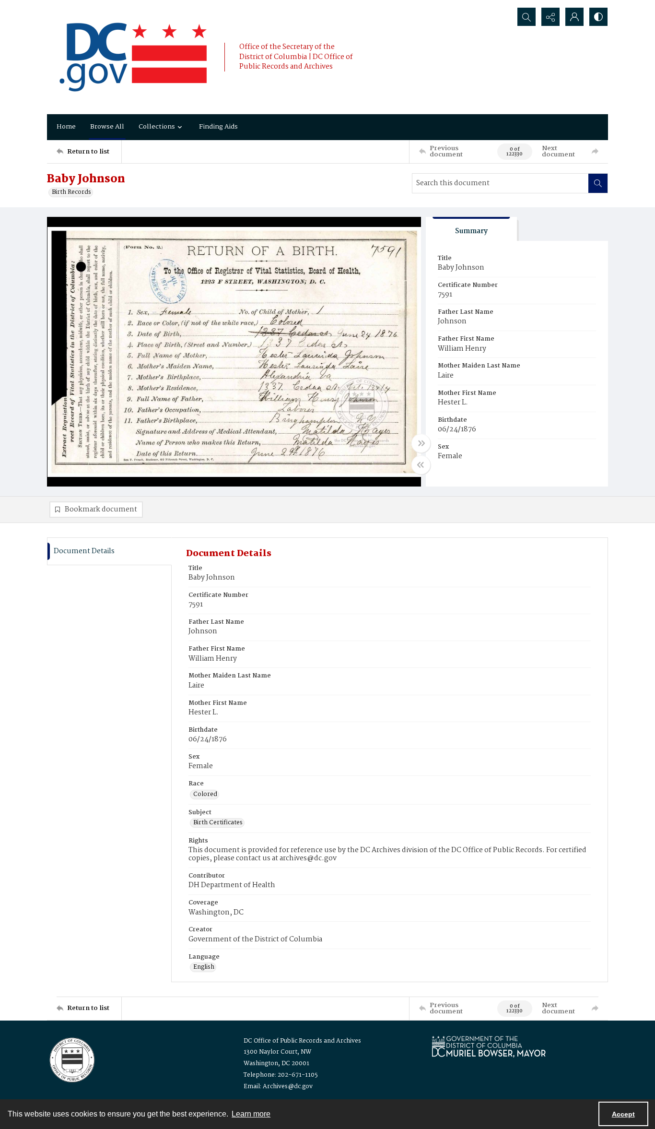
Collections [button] (157, 126)
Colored (205, 794)
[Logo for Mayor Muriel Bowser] (489, 1046)
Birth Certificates (218, 823)
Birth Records (71, 192)
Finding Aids (218, 126)
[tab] (471, 229)
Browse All (107, 126)
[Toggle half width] (421, 465)
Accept (623, 1114)
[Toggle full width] (421, 443)
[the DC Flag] (133, 57)
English (203, 967)
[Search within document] (598, 183)
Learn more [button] (251, 1114)
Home (66, 126)
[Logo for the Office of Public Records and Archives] (71, 1059)
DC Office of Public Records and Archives (302, 1041)
